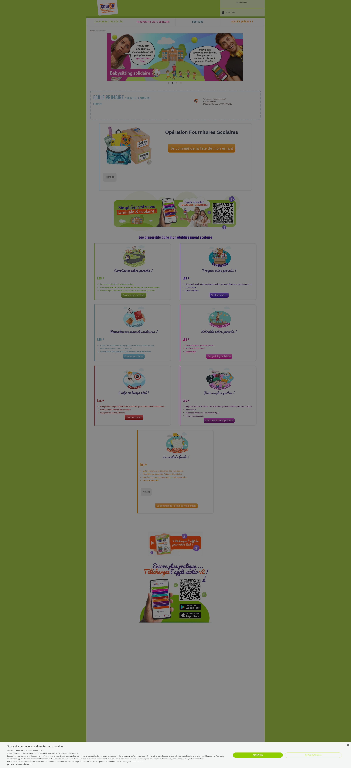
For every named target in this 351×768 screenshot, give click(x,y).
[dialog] (175, 755)
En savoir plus (137, 761)
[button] (116, 764)
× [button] (348, 745)
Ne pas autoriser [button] (313, 755)
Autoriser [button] (258, 755)
